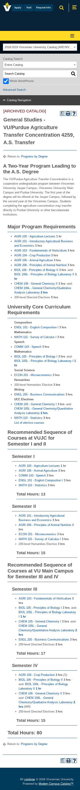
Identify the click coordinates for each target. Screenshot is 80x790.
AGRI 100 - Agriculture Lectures (34, 236)
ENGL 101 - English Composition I (36, 327)
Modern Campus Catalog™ (56, 783)
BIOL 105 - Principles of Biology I (35, 356)
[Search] (73, 74)
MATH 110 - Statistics (28, 418)
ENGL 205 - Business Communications (39, 394)
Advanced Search (14, 89)
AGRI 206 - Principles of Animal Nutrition (40, 265)
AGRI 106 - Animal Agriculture (33, 260)
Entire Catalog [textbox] (14, 64)
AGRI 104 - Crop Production (32, 255)
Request (43, 7)
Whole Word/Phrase (22, 80)
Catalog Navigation (19, 100)
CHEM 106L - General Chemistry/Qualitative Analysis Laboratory (47, 702)
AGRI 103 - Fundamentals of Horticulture (40, 250)
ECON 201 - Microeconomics (33, 375)
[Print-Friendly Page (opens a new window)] (68, 113)
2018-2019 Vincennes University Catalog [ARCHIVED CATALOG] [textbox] (41, 47)
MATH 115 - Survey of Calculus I (35, 337)
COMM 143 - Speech (27, 346)
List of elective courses (29, 422)
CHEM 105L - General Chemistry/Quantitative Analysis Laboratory (48, 630)
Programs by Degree (34, 156)
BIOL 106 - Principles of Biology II (36, 270)
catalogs (29, 779)
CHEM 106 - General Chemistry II (36, 283)
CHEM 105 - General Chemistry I (35, 404)
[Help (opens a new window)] (74, 113)
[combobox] (40, 47)
